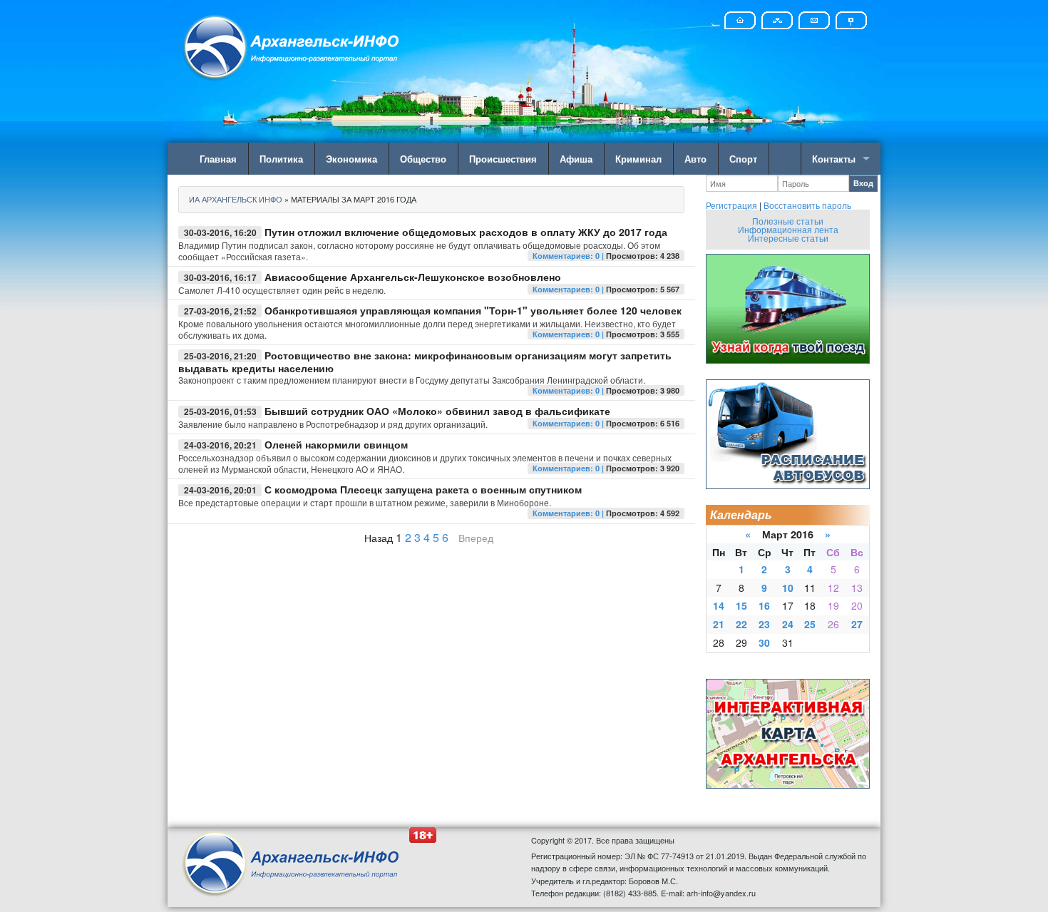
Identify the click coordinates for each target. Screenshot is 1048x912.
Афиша (576, 158)
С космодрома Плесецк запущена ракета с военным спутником (423, 489)
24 (787, 624)
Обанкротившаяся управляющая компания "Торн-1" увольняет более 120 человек (473, 310)
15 (741, 605)
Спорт (743, 158)
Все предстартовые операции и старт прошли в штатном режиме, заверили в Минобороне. (364, 502)
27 (857, 624)
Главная (218, 158)
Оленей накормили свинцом (336, 444)
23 (764, 624)
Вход (863, 183)
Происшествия (503, 158)
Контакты (834, 158)
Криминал (638, 158)
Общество (423, 158)
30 (764, 642)
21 (718, 624)
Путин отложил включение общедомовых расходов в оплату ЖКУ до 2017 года (465, 232)
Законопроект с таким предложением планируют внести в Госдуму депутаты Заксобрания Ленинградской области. (411, 380)
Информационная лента (788, 229)
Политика (281, 158)
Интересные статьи (788, 238)
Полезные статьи (787, 221)
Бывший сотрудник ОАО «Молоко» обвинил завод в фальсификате (437, 411)
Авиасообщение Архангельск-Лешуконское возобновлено (412, 277)
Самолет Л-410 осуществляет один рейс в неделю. (282, 290)
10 (787, 587)
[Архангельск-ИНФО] (292, 45)
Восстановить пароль (807, 205)
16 (764, 605)
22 (741, 624)
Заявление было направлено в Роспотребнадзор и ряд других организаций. (333, 424)
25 (810, 624)
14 (718, 605)
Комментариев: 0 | (569, 255)
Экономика (351, 158)
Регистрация (731, 205)
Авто (695, 158)
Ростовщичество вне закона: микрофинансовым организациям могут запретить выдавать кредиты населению (425, 361)
